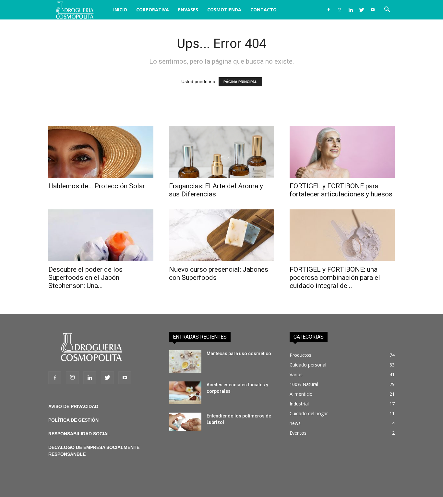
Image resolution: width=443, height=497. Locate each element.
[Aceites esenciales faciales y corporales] (185, 392)
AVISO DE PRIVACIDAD (73, 406)
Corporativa (152, 9)
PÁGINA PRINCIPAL (240, 82)
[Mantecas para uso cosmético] (185, 361)
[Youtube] (372, 9)
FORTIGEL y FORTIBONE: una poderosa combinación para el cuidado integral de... (335, 278)
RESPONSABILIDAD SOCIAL (79, 433)
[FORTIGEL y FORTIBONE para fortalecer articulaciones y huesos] (342, 152)
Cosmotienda (224, 9)
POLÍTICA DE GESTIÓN (73, 420)
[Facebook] (328, 9)
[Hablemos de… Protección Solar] (100, 152)
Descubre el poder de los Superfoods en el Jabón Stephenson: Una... (85, 278)
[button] (387, 10)
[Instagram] (339, 9)
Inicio (120, 9)
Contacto (263, 9)
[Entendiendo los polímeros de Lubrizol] (185, 422)
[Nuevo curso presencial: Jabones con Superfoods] (221, 235)
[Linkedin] (350, 9)
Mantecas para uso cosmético (239, 353)
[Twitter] (361, 9)
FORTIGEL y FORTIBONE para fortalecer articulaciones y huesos (341, 190)
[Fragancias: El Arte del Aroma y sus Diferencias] (221, 152)
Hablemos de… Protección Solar (96, 186)
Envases (188, 9)
